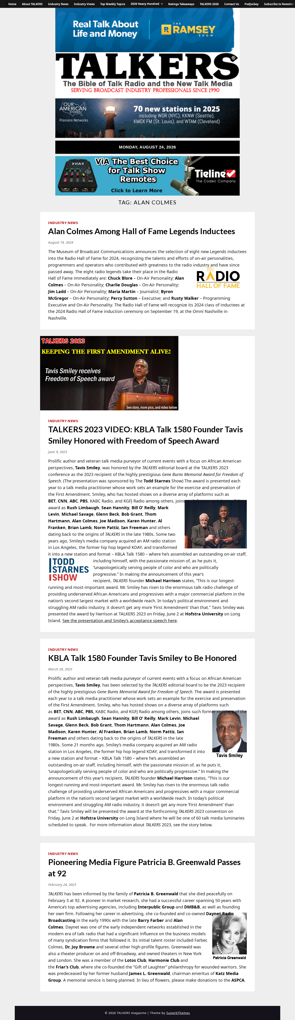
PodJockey (252, 4)
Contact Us (231, 4)
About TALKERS (32, 4)
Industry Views (84, 4)
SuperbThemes (178, 1013)
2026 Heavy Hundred (145, 4)
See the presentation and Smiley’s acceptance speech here (119, 620)
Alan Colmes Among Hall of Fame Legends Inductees (141, 231)
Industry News (58, 4)
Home (12, 4)
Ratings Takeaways (181, 4)
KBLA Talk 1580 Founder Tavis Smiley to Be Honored (142, 658)
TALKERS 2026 (209, 4)
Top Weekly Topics (112, 4)
